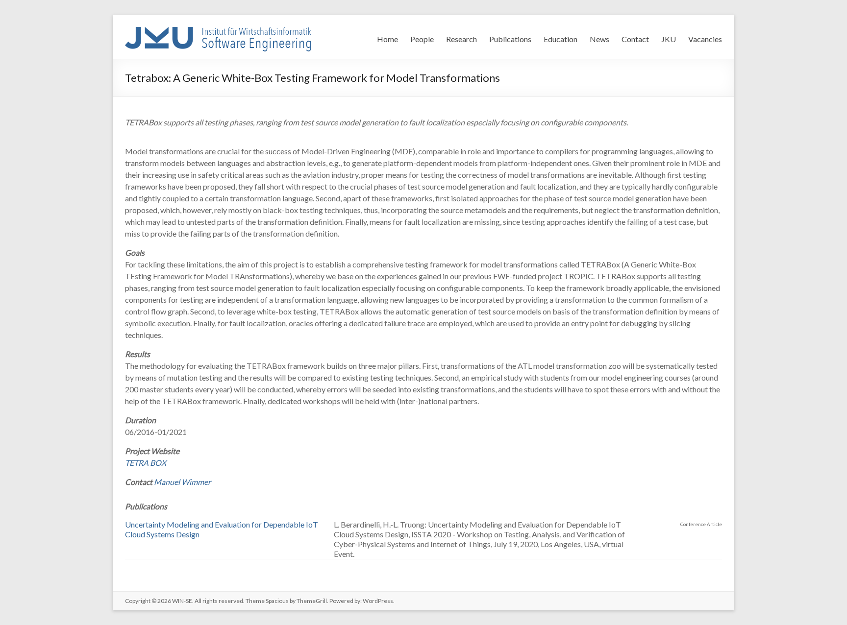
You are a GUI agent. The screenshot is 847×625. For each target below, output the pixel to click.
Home (387, 39)
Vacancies (705, 39)
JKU (668, 39)
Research (461, 39)
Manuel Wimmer (182, 481)
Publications (510, 39)
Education (560, 39)
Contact (635, 39)
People (422, 39)
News (599, 39)
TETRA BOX (145, 462)
